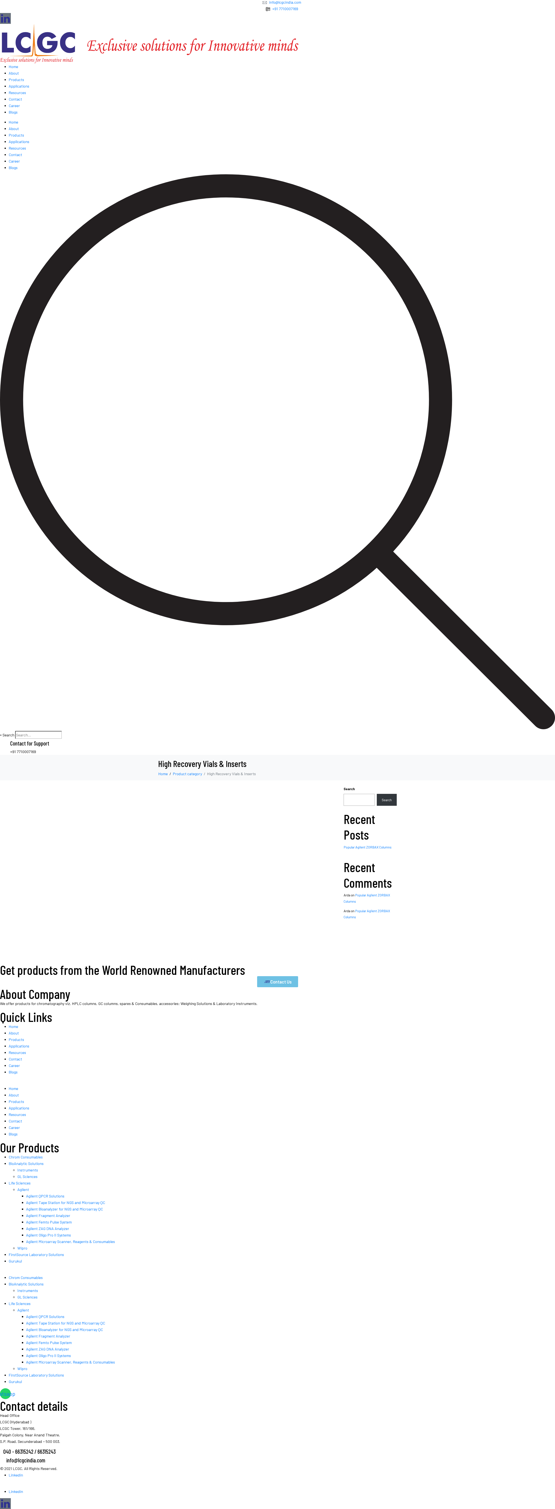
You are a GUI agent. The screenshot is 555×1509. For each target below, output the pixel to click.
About (14, 73)
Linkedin (16, 1475)
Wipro (22, 1248)
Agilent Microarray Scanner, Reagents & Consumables (70, 1241)
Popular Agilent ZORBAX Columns (368, 847)
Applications (19, 86)
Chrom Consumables (26, 1157)
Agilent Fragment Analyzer (48, 1215)
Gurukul (15, 1261)
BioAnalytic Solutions (26, 1163)
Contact (15, 99)
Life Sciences (20, 1183)
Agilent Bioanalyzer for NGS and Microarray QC (64, 1209)
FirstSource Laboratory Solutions (36, 1254)
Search (8, 734)
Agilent (23, 1189)
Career (14, 105)
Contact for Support (29, 743)
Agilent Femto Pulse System (49, 1222)
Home (13, 66)
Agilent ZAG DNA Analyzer (47, 1228)
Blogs (13, 112)
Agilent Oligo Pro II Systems (48, 1235)
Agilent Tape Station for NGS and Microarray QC (65, 1202)
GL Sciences (27, 1176)
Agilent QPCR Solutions (45, 1196)
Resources (17, 92)
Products (16, 79)
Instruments (27, 1170)
